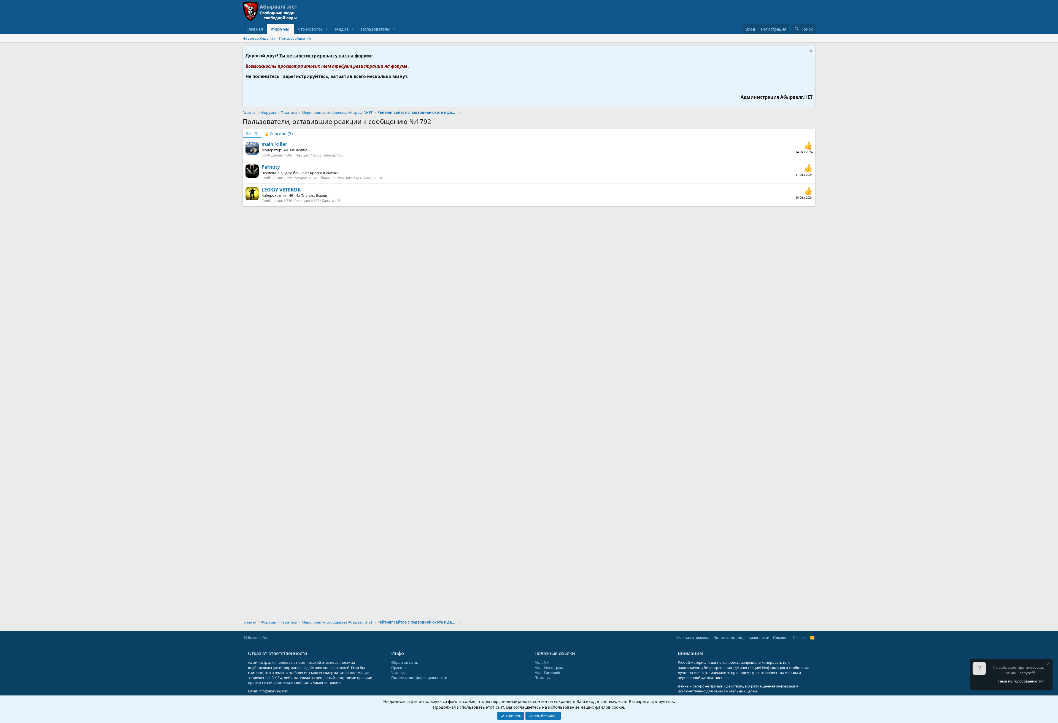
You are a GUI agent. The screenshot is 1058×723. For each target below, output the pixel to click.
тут (1041, 681)
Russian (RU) (258, 637)
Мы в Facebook (547, 672)
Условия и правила (692, 637)
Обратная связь (404, 662)
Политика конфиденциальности (741, 637)
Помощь (781, 637)
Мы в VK (542, 662)
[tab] (278, 133)
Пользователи (375, 29)
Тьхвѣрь (302, 149)
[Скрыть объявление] (810, 51)
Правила (398, 667)
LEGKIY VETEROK (281, 190)
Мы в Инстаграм (549, 667)
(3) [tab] (252, 133)
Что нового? (310, 29)
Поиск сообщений (295, 38)
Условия (398, 672)
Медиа (342, 29)
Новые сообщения (258, 38)
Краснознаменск (324, 172)
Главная (255, 29)
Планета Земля (314, 195)
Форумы (280, 29)
